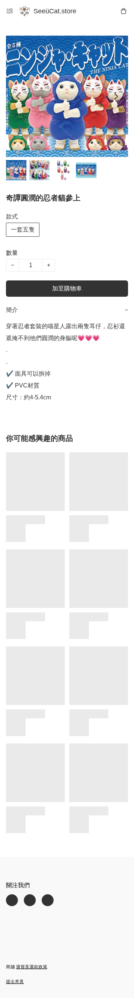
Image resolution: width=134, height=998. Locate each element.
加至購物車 (67, 288)
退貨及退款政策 (31, 966)
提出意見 (15, 981)
